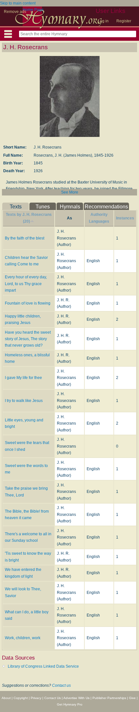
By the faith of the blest (24, 238)
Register (123, 21)
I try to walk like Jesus (24, 400)
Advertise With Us (76, 698)
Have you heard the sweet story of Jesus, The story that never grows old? (28, 339)
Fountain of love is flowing (27, 303)
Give (132, 698)
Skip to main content (18, 3)
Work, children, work (22, 638)
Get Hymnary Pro (69, 704)
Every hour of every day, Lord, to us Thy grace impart (26, 284)
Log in (103, 21)
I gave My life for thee (23, 377)
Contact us (61, 685)
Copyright (21, 698)
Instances (125, 218)
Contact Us (52, 698)
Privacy (36, 698)
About (6, 698)
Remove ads (15, 11)
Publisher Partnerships (109, 698)
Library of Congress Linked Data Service (43, 666)
